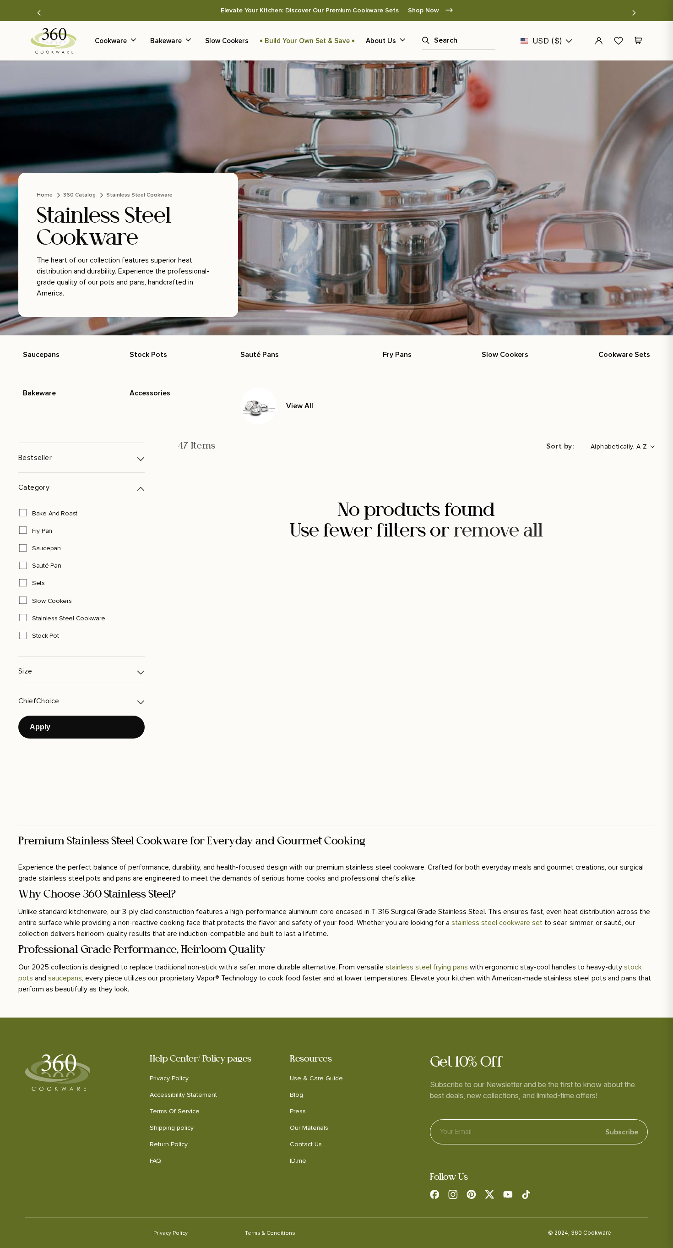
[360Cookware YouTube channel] (507, 1194)
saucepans (65, 978)
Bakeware (166, 41)
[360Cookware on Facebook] (434, 1194)
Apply (40, 727)
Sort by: (560, 446)
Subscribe (621, 1132)
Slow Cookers (227, 41)
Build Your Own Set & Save (307, 41)
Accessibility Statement (183, 1095)
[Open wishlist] (618, 41)
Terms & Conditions (270, 1233)
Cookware (111, 41)
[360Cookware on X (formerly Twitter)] (489, 1194)
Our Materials (309, 1128)
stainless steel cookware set (497, 922)
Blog (296, 1095)
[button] (38, 12)
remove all (498, 531)
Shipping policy (172, 1128)
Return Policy (169, 1144)
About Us (381, 41)
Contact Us (306, 1144)
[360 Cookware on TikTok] (526, 1194)
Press (298, 1111)
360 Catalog (79, 195)
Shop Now (534, 10)
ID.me (298, 1161)
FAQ (155, 1161)
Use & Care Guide (316, 1078)
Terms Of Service (175, 1111)
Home (45, 195)
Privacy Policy (169, 1078)
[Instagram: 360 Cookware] (452, 1194)
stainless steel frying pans (426, 967)
